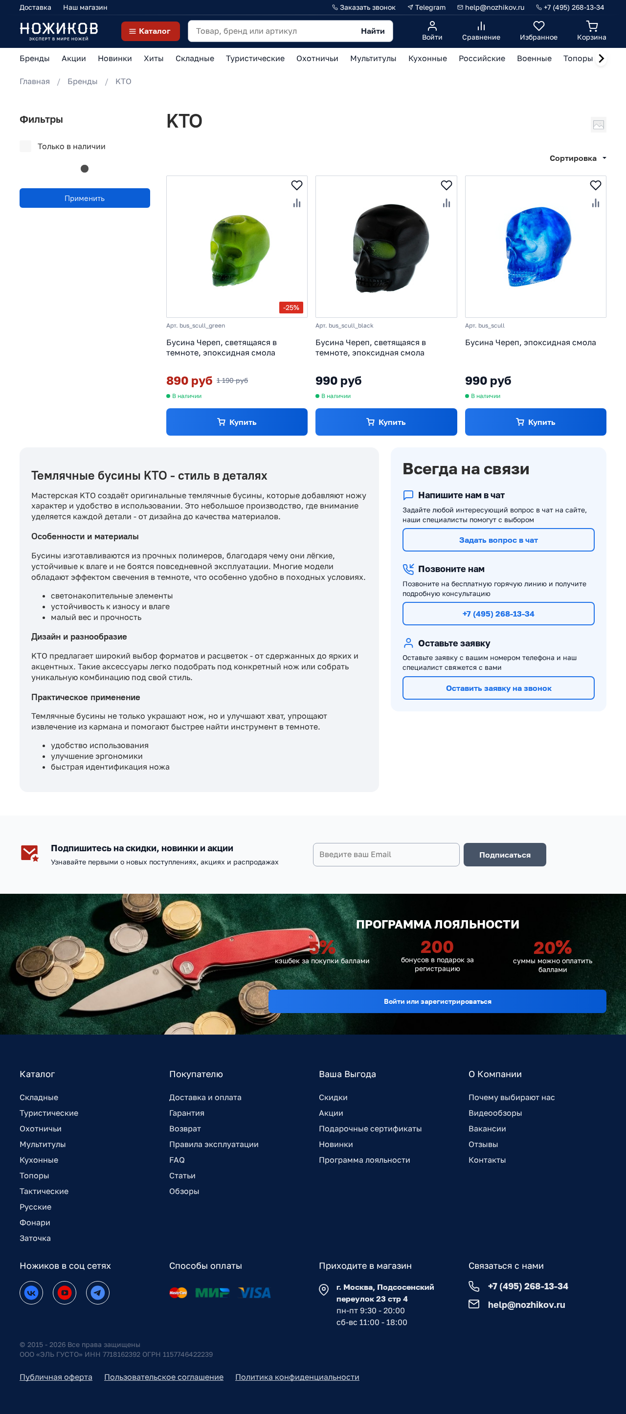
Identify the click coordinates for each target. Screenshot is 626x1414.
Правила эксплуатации (214, 1144)
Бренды (82, 81)
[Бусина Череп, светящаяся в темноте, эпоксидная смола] (386, 247)
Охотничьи (41, 1128)
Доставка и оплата (205, 1097)
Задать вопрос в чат (498, 540)
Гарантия (186, 1113)
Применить (85, 198)
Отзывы (483, 1144)
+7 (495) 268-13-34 (499, 614)
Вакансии (487, 1128)
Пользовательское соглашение (164, 1377)
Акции (331, 1113)
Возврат (185, 1128)
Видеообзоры (495, 1113)
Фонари (35, 1222)
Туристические (49, 1113)
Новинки (336, 1144)
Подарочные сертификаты (370, 1128)
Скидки (333, 1097)
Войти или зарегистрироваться (438, 1001)
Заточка (35, 1238)
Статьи (182, 1175)
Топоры (34, 1175)
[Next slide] (601, 58)
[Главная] (59, 31)
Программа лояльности (364, 1160)
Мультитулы (43, 1144)
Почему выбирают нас (512, 1097)
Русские (35, 1207)
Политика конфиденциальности (297, 1377)
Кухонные (39, 1160)
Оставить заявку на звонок (499, 688)
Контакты (487, 1160)
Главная (35, 81)
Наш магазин (85, 7)
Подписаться (505, 855)
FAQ (177, 1160)
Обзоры (184, 1191)
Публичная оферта (56, 1377)
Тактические (44, 1191)
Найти (373, 31)
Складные (39, 1097)
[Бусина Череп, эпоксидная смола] (535, 247)
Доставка (35, 7)
